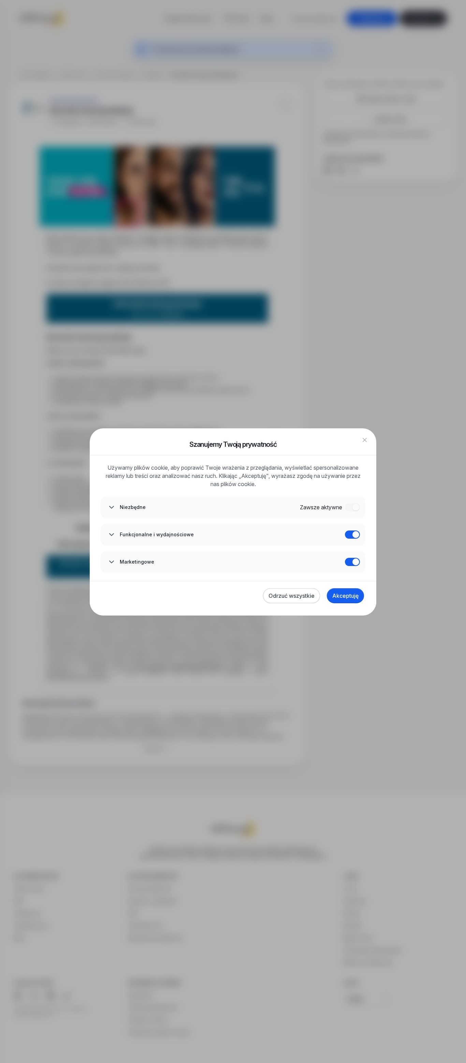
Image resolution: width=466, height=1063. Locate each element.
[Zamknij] (365, 440)
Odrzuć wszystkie (291, 595)
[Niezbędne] (352, 507)
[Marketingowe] (352, 562)
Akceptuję (345, 595)
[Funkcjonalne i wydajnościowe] (352, 534)
